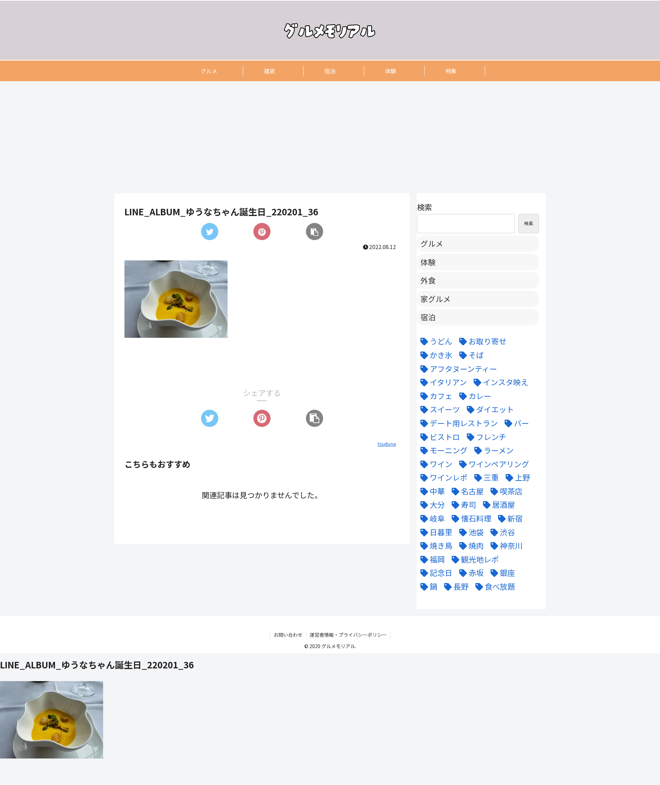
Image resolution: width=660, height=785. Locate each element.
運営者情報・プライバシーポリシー (348, 634)
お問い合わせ (288, 634)
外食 (428, 280)
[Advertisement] (320, 137)
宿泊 (428, 316)
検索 (424, 206)
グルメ (431, 243)
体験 (428, 261)
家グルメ (435, 298)
